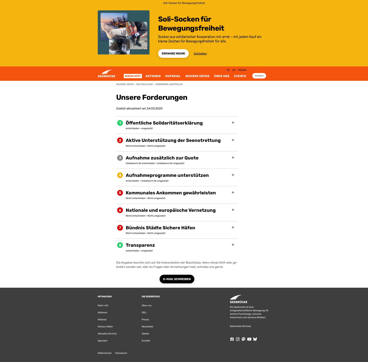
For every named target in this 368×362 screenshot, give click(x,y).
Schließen (200, 53)
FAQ (144, 312)
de (228, 70)
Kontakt (146, 340)
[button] (177, 125)
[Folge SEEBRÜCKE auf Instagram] (238, 339)
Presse (242, 70)
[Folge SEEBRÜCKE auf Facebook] (232, 339)
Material (173, 76)
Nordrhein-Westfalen (168, 84)
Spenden (259, 76)
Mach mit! (133, 76)
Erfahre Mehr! (173, 53)
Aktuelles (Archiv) (107, 333)
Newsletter (147, 326)
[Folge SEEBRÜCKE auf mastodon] (243, 339)
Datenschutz (105, 353)
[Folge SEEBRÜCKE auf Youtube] (249, 339)
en (233, 70)
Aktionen (153, 76)
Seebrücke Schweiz (240, 326)
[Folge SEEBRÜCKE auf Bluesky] (255, 339)
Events (240, 76)
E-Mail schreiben (177, 279)
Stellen (145, 333)
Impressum (121, 353)
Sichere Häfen (197, 76)
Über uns (221, 76)
